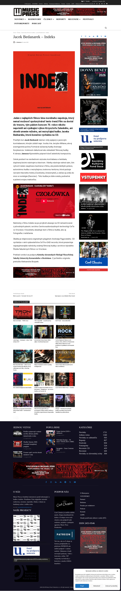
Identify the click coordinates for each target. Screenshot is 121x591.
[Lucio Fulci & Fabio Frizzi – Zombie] (65, 379)
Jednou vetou (86, 201)
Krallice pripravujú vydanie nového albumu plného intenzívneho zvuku (32, 434)
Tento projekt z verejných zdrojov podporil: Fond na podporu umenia (30, 542)
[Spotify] (97, 36)
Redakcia (19, 42)
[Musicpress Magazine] (26, 12)
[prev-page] (14, 418)
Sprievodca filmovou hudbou (28, 32)
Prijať (82, 586)
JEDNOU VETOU (22, 427)
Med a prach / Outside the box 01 (23, 296)
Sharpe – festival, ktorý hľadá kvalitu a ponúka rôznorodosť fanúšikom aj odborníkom (63, 410)
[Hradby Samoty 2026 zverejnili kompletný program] (17, 444)
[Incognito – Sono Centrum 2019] (50, 450)
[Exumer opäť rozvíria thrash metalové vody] (17, 454)
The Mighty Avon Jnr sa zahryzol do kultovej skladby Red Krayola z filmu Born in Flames (93, 233)
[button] (117, 571)
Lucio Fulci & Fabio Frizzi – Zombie (64, 387)
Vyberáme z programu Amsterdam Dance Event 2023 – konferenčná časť (22, 410)
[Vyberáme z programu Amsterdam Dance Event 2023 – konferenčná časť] (23, 400)
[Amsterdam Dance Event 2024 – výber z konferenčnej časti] (44, 332)
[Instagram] (97, 4)
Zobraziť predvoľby (111, 586)
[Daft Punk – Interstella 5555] (65, 312)
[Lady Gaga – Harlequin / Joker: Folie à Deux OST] (23, 332)
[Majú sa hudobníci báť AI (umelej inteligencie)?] (44, 356)
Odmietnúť (96, 586)
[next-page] (17, 418)
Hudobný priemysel (39, 362)
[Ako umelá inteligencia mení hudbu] (23, 379)
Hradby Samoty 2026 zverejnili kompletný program (30, 444)
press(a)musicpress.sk (24, 507)
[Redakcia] (14, 42)
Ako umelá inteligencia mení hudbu (22, 387)
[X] (104, 4)
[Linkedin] (99, 4)
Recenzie (16, 337)
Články (18, 32)
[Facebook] (94, 4)
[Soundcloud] (102, 4)
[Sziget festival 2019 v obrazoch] (50, 433)
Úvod (14, 32)
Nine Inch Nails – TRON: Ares (20, 320)
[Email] (38, 47)
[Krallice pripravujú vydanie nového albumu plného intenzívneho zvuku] (93, 197)
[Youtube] (107, 4)
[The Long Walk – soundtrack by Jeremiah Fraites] (44, 312)
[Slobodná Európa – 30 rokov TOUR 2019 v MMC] (50, 442)
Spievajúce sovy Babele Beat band (65, 296)
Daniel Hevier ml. (85, 237)
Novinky (84, 228)
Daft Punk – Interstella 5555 (62, 320)
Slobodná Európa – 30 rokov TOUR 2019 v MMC (65, 440)
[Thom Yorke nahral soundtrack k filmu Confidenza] (65, 356)
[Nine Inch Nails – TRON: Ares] (23, 312)
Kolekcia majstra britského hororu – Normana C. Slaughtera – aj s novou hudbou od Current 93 (43, 389)
